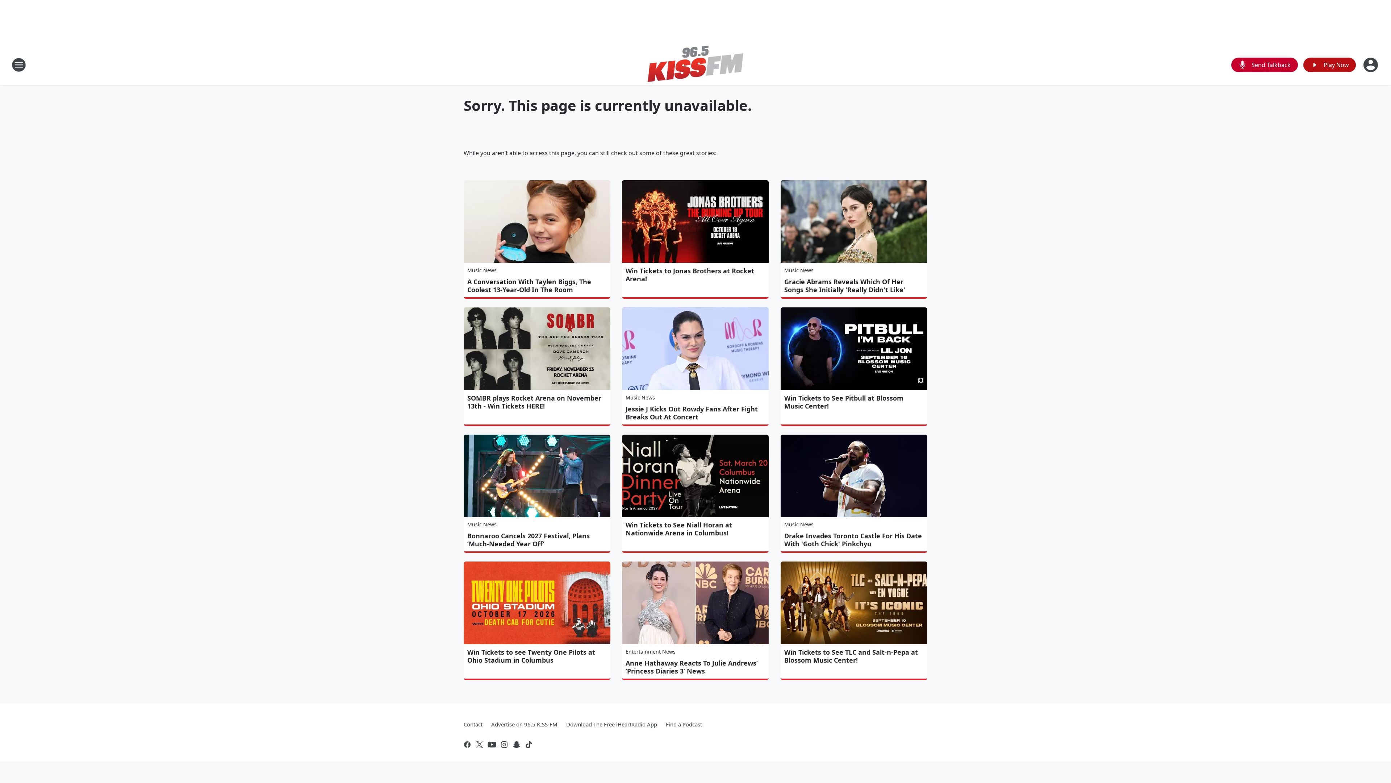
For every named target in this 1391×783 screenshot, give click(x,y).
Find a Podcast (684, 724)
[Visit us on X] (479, 744)
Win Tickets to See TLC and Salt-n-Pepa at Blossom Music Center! (851, 656)
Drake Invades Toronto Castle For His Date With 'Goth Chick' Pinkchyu (853, 540)
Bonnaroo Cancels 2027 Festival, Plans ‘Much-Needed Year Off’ (528, 540)
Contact (473, 724)
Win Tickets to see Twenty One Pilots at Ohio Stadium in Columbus (531, 656)
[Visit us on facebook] (467, 744)
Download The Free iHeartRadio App (611, 724)
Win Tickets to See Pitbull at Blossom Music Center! (843, 402)
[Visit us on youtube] (492, 744)
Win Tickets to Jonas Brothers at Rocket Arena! (690, 275)
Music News (482, 270)
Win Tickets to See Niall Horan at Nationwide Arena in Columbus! (679, 529)
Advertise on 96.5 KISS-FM (524, 724)
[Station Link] (695, 65)
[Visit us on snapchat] (516, 744)
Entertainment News (651, 651)
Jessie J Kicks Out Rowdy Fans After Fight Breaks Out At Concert (692, 413)
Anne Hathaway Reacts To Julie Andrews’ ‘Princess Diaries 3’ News (692, 667)
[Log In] (1371, 65)
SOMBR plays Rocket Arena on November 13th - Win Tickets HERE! (534, 402)
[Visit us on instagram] (504, 744)
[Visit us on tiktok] (529, 744)
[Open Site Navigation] (19, 65)
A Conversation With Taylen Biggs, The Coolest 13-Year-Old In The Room (529, 286)
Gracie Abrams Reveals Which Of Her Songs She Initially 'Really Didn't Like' (844, 286)
